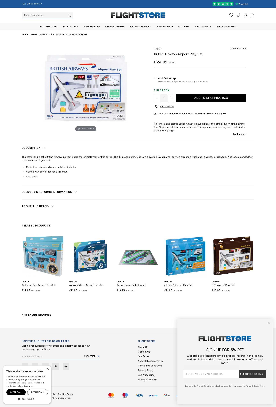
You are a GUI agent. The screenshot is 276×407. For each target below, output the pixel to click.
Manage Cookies (147, 379)
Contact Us (144, 351)
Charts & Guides (114, 26)
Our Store (143, 356)
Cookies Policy (65, 394)
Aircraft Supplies (140, 26)
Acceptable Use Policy (150, 361)
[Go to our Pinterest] (55, 366)
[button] (27, 399)
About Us (143, 347)
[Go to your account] (245, 15)
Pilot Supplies (91, 26)
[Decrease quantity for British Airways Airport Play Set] (157, 98)
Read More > (239, 134)
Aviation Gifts (202, 26)
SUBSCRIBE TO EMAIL (252, 374)
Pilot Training (164, 26)
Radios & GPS (70, 26)
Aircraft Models (226, 26)
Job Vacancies (146, 375)
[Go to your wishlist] (231, 15)
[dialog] (27, 385)
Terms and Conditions (150, 365)
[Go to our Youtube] (66, 366)
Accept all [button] (16, 392)
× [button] (47, 369)
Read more (28, 386)
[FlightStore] (138, 15)
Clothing (183, 26)
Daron (158, 49)
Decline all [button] (37, 392)
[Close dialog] (269, 322)
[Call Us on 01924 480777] (238, 15)
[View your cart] (252, 15)
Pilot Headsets (48, 26)
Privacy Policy (146, 370)
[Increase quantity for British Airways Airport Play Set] (171, 98)
